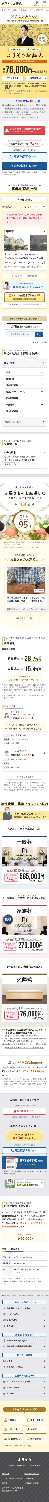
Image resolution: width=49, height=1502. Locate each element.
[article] (24, 727)
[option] (24, 1308)
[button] (12, 78)
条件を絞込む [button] (26, 199)
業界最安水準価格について (31, 117)
